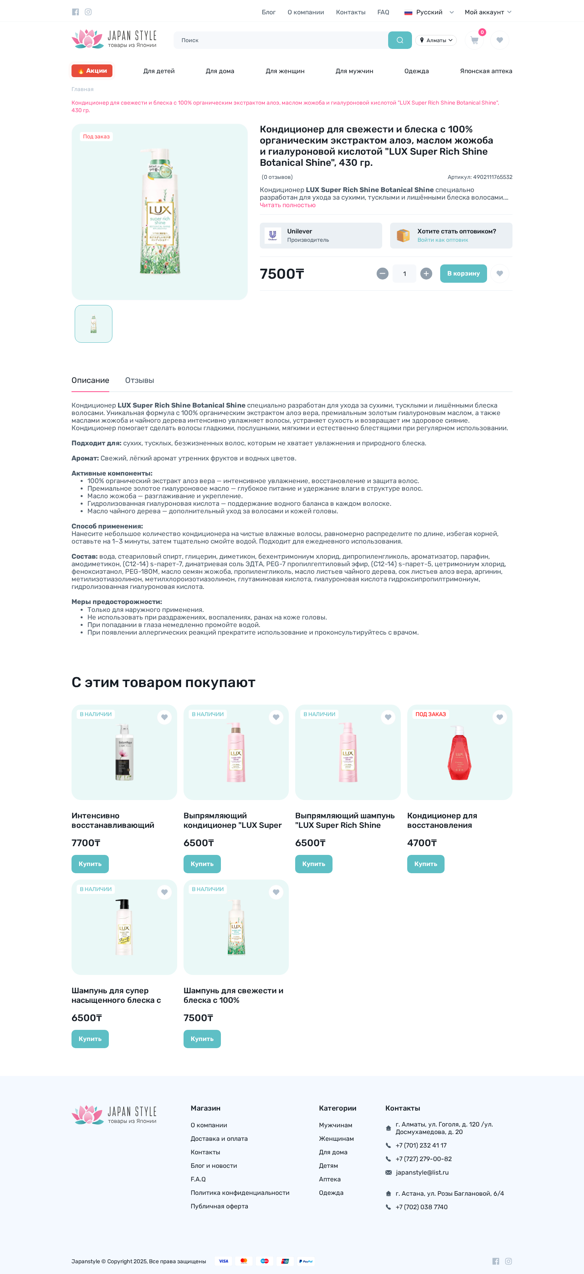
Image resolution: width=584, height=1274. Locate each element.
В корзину (463, 273)
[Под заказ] (160, 212)
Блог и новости (214, 1165)
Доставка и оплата (219, 1138)
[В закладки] (499, 273)
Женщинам (336, 1138)
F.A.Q (198, 1179)
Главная (83, 89)
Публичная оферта (219, 1206)
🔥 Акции (92, 70)
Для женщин (285, 71)
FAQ (383, 12)
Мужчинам (335, 1125)
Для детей (159, 71)
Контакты (350, 12)
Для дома (220, 71)
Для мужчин (354, 71)
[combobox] (431, 12)
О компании (306, 12)
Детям (328, 1165)
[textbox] (431, 12)
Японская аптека (486, 71)
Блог (269, 12)
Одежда (416, 71)
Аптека (330, 1179)
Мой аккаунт (484, 12)
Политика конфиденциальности (240, 1192)
